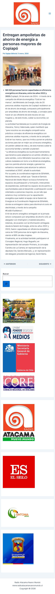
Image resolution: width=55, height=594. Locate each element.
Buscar (6, 274)
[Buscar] (6, 284)
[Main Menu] (49, 13)
